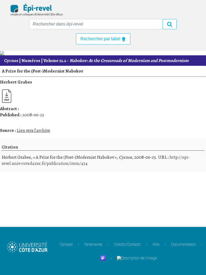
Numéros (30, 60)
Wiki (156, 244)
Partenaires (93, 244)
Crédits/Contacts (127, 244)
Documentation (183, 244)
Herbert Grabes (16, 82)
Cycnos (11, 60)
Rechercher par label (101, 39)
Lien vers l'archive (33, 130)
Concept (66, 244)
